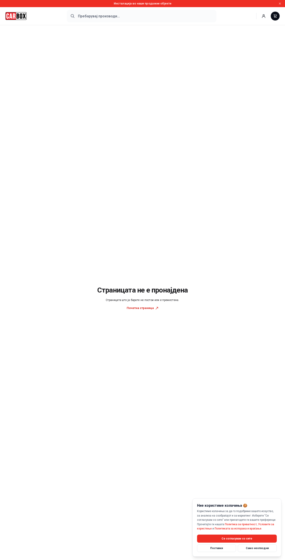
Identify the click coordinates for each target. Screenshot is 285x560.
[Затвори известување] (279, 3)
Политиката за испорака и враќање (238, 528)
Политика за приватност (241, 524)
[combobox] (141, 16)
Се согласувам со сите (237, 538)
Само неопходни (257, 548)
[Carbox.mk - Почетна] (16, 16)
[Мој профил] (263, 16)
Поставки (216, 548)
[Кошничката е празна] (275, 16)
